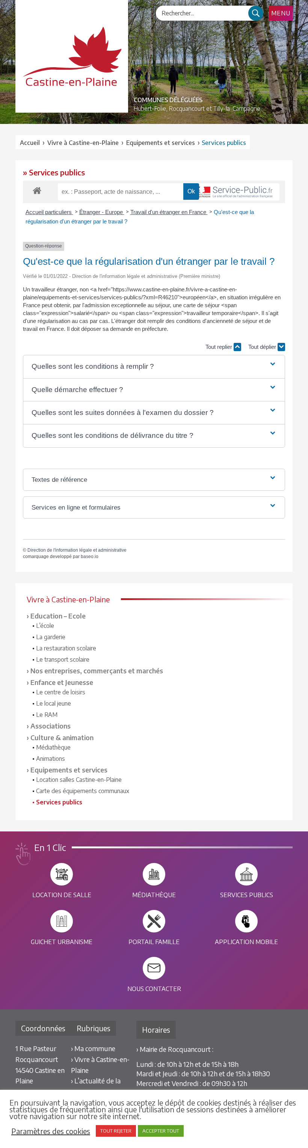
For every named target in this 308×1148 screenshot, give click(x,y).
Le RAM (46, 714)
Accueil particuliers (49, 212)
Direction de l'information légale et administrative (77, 550)
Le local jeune (53, 703)
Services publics (59, 802)
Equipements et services (68, 769)
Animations (50, 758)
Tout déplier (263, 347)
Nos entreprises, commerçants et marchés (96, 670)
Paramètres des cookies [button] (50, 1131)
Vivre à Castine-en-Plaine (83, 142)
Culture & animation (62, 737)
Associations (50, 725)
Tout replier (219, 347)
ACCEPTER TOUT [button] (160, 1131)
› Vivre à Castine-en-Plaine (100, 1064)
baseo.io (89, 556)
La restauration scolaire (66, 648)
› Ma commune (93, 1048)
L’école (45, 625)
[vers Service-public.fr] (232, 192)
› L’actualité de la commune (96, 1086)
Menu (280, 13)
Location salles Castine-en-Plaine (79, 779)
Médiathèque (53, 747)
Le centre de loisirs (60, 692)
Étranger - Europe (101, 212)
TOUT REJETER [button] (115, 1131)
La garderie (50, 637)
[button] (154, 366)
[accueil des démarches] (37, 190)
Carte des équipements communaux (82, 791)
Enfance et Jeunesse (61, 682)
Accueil (30, 142)
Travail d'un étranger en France (169, 212)
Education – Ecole (58, 615)
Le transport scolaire (62, 659)
